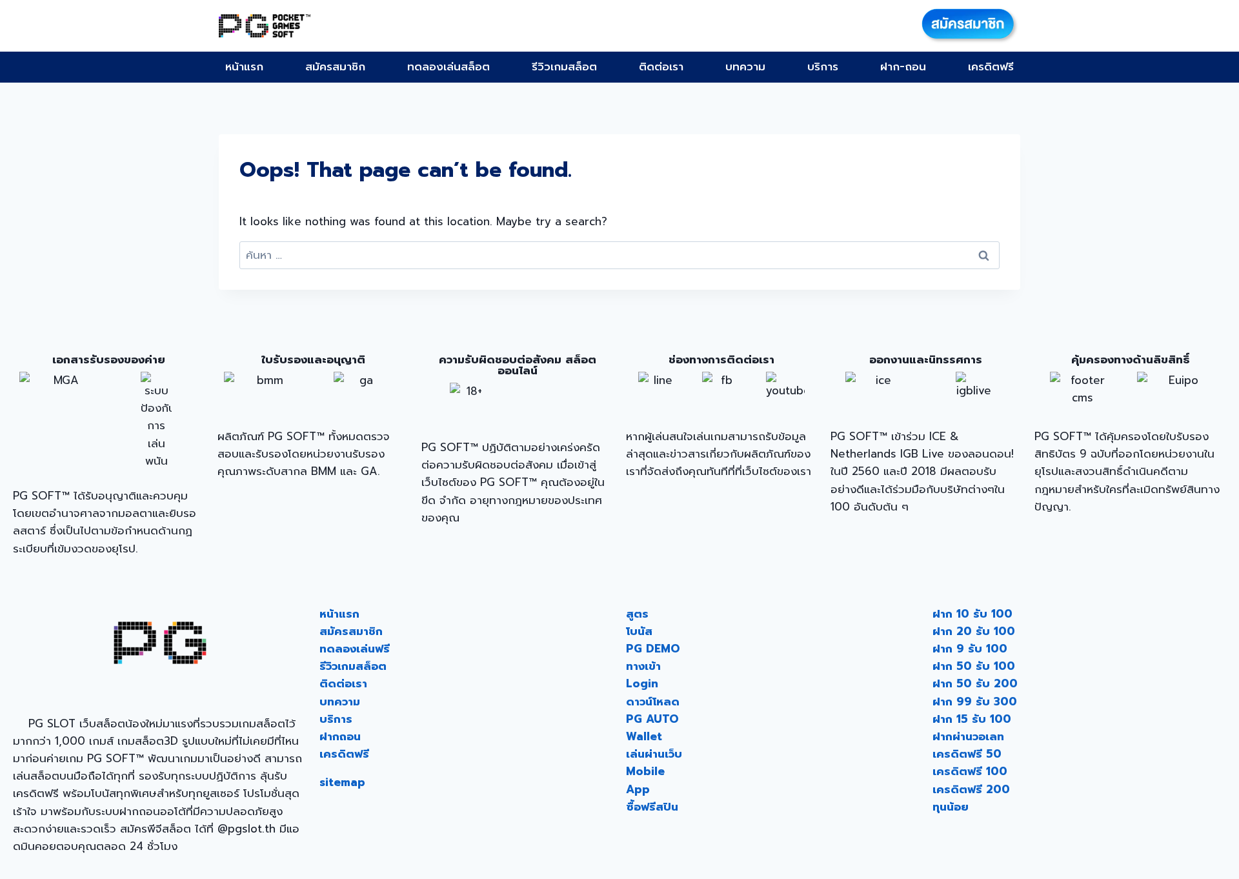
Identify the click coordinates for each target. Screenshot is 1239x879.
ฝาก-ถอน (903, 66)
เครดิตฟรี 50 (967, 753)
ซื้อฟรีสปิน (652, 806)
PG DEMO (653, 648)
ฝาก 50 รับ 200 (975, 683)
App (638, 789)
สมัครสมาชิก (335, 66)
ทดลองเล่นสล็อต (448, 66)
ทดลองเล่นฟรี (354, 648)
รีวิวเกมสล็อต (564, 66)
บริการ (822, 66)
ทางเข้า (643, 666)
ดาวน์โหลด (653, 701)
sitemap (342, 782)
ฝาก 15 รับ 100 (971, 719)
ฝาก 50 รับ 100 (973, 666)
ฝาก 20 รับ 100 (973, 631)
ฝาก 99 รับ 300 (974, 701)
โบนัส (639, 631)
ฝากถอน (340, 736)
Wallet (644, 736)
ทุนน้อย (950, 806)
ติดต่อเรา (661, 66)
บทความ (745, 66)
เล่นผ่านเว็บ (654, 753)
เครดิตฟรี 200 (971, 789)
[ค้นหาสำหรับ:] (619, 255)
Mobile (645, 771)
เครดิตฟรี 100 (969, 771)
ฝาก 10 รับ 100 (972, 613)
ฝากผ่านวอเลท (968, 736)
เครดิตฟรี (991, 66)
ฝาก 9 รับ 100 (969, 648)
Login (642, 683)
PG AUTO (652, 719)
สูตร (637, 613)
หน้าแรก (244, 66)
